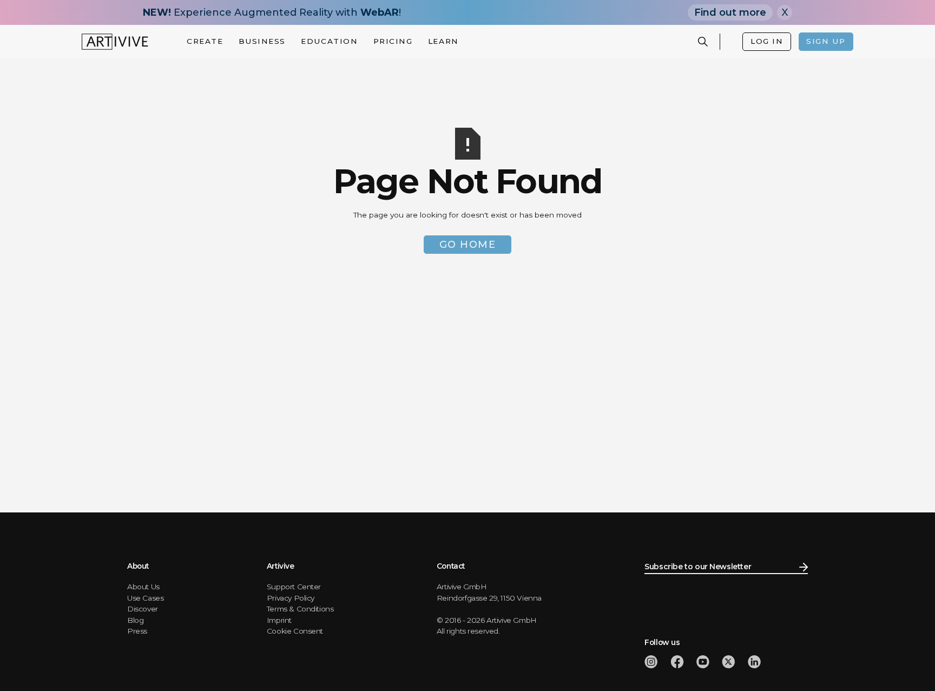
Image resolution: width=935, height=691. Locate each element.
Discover (142, 608)
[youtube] (702, 661)
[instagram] (650, 661)
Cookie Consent (295, 631)
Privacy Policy (290, 598)
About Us (143, 586)
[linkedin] (754, 661)
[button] (205, 41)
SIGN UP (825, 41)
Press (137, 631)
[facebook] (677, 661)
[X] (728, 661)
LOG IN (766, 41)
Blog (135, 620)
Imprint (279, 620)
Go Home (467, 245)
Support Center (294, 586)
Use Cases (145, 598)
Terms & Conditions (300, 608)
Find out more (730, 12)
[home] (115, 41)
